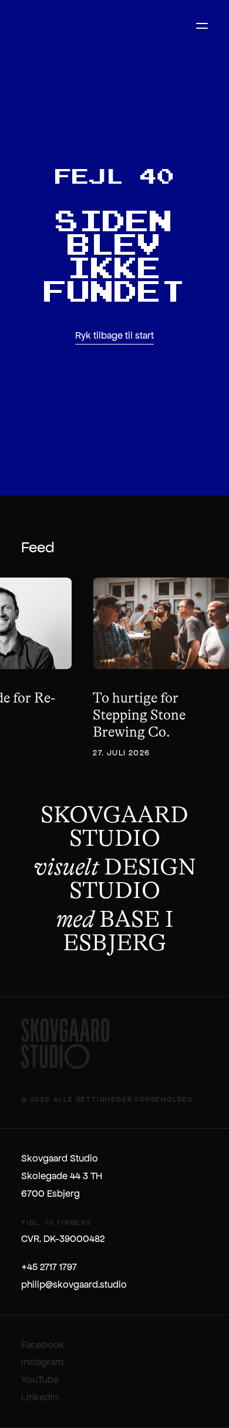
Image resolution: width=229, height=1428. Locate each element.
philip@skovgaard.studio (74, 1284)
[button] (202, 26)
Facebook (43, 1345)
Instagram (42, 1362)
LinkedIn (39, 1397)
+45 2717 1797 (49, 1267)
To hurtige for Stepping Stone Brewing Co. (139, 715)
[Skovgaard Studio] (31, 26)
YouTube (40, 1379)
